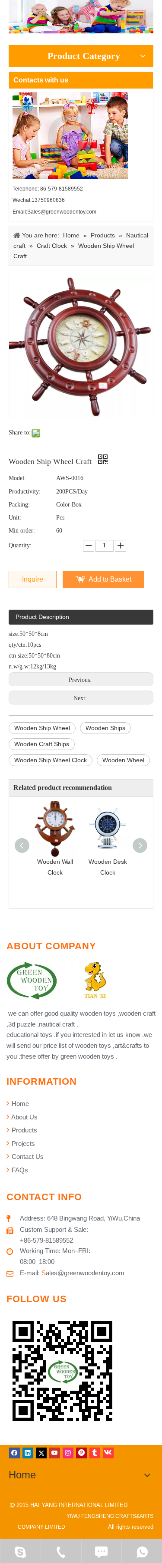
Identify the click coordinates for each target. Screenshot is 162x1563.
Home (19, 1103)
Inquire (32, 579)
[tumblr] (94, 1453)
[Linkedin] (27, 1453)
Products (23, 1130)
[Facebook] (14, 1453)
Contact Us (27, 1156)
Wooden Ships (105, 727)
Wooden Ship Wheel (42, 727)
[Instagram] (68, 1453)
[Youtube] (54, 1453)
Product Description (42, 616)
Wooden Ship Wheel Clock (50, 760)
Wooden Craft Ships (41, 743)
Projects (22, 1143)
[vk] (108, 1453)
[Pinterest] (81, 1453)
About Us (24, 1117)
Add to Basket (110, 579)
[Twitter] (41, 1453)
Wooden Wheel (123, 760)
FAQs (19, 1170)
